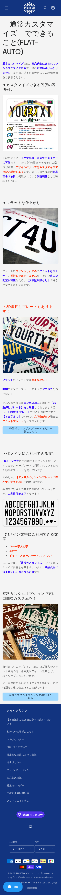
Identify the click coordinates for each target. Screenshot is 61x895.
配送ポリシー (24, 882)
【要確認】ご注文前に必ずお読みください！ (29, 722)
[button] (7, 8)
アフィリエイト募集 (18, 800)
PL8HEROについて (17, 747)
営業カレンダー (15, 785)
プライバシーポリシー (19, 770)
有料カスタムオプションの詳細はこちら (30, 696)
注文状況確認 (14, 777)
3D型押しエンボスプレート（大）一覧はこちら (30, 430)
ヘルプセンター (15, 739)
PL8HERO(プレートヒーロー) (29, 873)
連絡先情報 (32, 887)
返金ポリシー (14, 762)
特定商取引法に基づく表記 (21, 754)
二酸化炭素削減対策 (18, 793)
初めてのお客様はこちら (20, 731)
